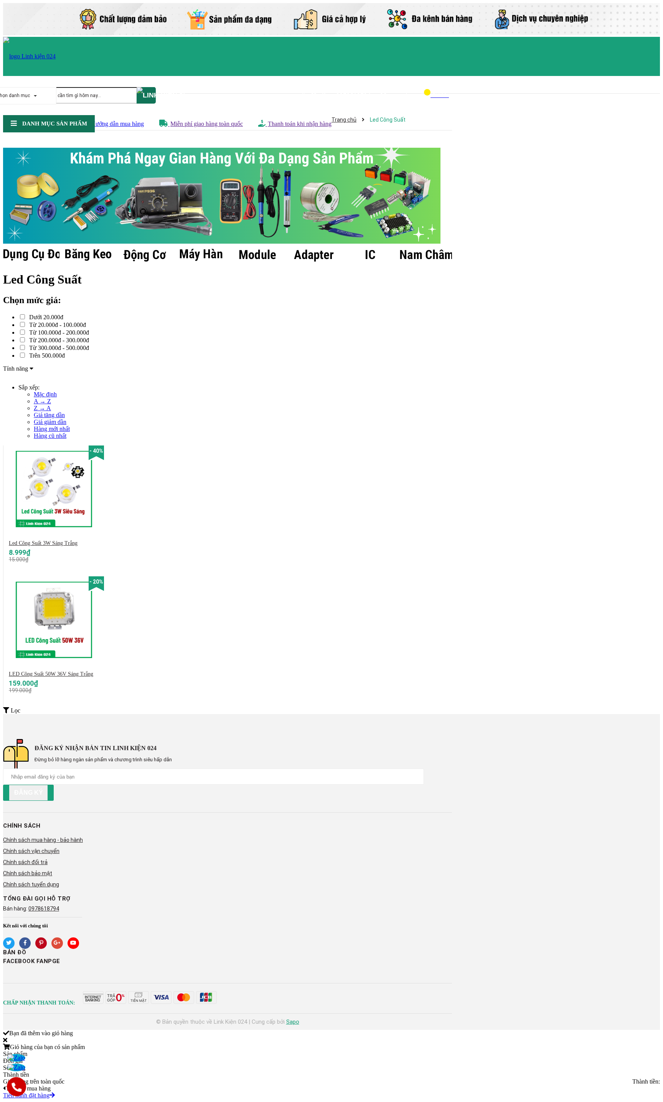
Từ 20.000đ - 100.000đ (57, 325)
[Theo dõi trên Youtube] (73, 943)
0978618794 (353, 95)
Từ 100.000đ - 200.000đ (58, 332)
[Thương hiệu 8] (426, 254)
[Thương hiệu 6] (313, 254)
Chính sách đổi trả (25, 862)
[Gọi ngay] (16, 1086)
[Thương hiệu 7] (369, 254)
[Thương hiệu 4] (200, 254)
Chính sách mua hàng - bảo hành (43, 840)
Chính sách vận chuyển (31, 851)
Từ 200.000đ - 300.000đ (58, 340)
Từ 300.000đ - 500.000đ (58, 348)
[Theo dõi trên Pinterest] (41, 943)
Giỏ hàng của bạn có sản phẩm (47, 1047)
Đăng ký (28, 792)
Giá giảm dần (50, 422)
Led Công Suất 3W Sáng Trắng (43, 543)
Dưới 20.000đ (45, 317)
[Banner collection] (227, 196)
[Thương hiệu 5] (257, 254)
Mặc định (45, 394)
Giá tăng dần (49, 415)
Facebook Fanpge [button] (31, 961)
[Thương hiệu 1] (31, 254)
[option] (31, 254)
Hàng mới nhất (52, 429)
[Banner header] (331, 33)
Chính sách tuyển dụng (31, 884)
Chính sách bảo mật (27, 873)
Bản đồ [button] (14, 952)
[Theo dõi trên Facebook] (25, 943)
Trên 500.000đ (46, 355)
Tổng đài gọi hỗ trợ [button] (37, 898)
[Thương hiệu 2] (87, 254)
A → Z (42, 401)
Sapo (292, 1021)
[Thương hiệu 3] (144, 254)
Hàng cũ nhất (50, 435)
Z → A (42, 408)
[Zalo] (16, 1058)
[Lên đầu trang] (649, 1065)
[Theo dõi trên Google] (57, 943)
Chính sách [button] (21, 825)
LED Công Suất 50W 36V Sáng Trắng (51, 674)
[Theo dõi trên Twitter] (9, 943)
